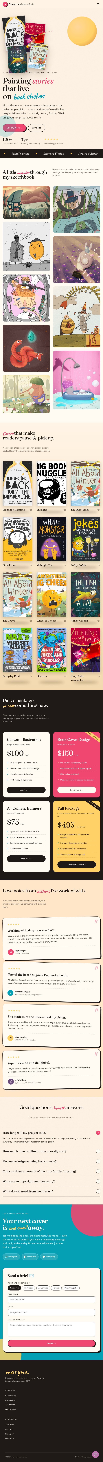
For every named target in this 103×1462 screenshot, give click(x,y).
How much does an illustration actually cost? (51, 1151)
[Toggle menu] (98, 4)
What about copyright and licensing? (51, 1181)
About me (9, 1425)
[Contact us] (95, 1454)
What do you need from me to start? (51, 1191)
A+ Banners (10, 1404)
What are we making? (19, 1283)
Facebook (31, 1256)
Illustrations (10, 1400)
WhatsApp (50, 1256)
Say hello (36, 127)
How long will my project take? (51, 1133)
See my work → (14, 127)
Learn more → (26, 790)
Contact (9, 1429)
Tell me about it (16, 1319)
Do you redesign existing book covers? (51, 1161)
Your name (13, 1294)
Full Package (10, 1409)
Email (10, 1307)
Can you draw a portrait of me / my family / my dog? (51, 1171)
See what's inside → (76, 864)
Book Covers (10, 1396)
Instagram (12, 1256)
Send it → (51, 1343)
